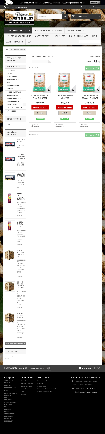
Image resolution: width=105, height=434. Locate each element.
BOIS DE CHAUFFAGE (78, 36)
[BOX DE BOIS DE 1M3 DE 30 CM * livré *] (10, 286)
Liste (99, 62)
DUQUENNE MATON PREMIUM (48, 30)
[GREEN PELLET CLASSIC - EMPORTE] (10, 198)
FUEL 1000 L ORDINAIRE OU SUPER (21, 156)
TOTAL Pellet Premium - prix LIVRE (65, 97)
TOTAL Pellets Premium (18, 30)
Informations (14, 119)
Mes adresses (41, 386)
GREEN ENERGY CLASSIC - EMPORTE (21, 196)
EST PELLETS (59, 36)
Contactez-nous (86, 7)
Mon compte (43, 377)
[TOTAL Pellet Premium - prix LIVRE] (65, 82)
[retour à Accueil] (7, 49)
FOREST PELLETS (13, 79)
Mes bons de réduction (44, 391)
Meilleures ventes (26, 386)
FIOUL (95, 36)
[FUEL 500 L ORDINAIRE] (10, 178)
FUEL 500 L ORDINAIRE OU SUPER (21, 175)
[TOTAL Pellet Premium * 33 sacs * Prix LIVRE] (89, 82)
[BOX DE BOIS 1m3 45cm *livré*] (10, 318)
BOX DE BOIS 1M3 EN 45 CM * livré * (21, 253)
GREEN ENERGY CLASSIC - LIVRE (20, 224)
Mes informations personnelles (47, 389)
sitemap (23, 394)
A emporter (11, 70)
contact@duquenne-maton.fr (88, 392)
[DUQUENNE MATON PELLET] (19, 18)
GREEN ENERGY (42, 36)
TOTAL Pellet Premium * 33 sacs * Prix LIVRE (89, 97)
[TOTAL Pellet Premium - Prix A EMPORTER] (40, 82)
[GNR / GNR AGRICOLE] (10, 144)
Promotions (13, 351)
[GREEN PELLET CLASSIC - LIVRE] (10, 226)
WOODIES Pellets (75, 30)
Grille (95, 62)
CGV (29, 42)
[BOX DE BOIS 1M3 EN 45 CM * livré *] (10, 255)
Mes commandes (42, 381)
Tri (30, 61)
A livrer (10, 73)
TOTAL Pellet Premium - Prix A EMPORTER (40, 97)
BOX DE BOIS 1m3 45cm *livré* (21, 315)
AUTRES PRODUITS (13, 76)
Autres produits (14, 42)
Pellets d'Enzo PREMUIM (18, 36)
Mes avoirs (40, 383)
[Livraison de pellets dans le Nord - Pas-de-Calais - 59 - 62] (52, 2)
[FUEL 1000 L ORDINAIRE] (10, 159)
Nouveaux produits (12, 133)
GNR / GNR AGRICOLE (21, 141)
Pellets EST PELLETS (14, 98)
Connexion (96, 7)
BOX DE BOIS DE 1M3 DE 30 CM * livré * (21, 284)
